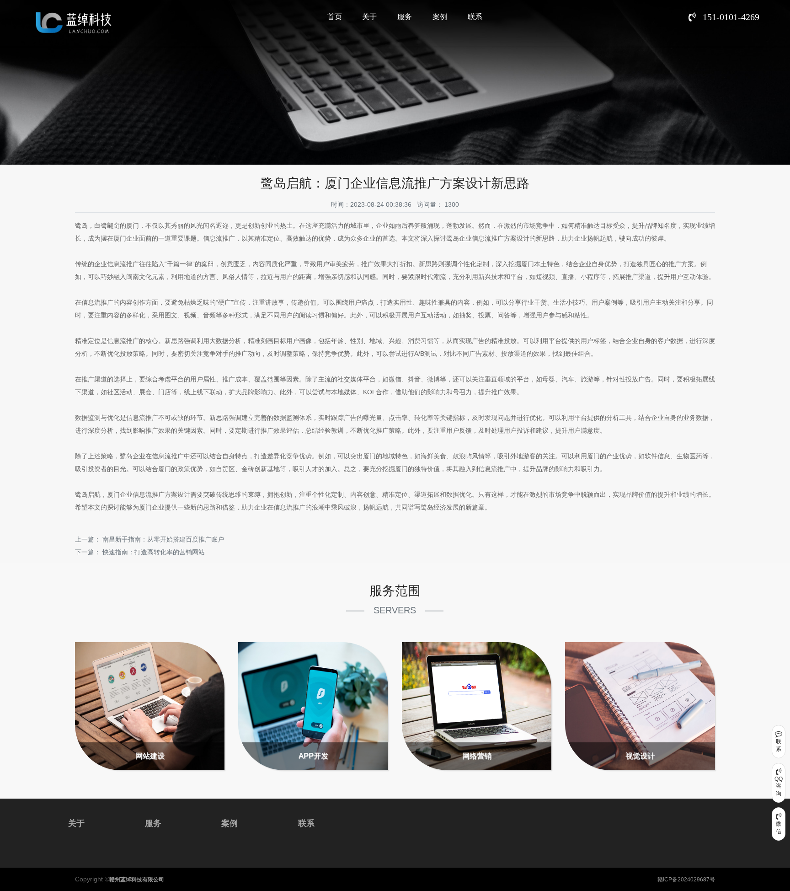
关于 (369, 17)
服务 (404, 17)
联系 (475, 17)
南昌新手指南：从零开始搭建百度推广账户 (163, 539)
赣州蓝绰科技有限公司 (136, 879)
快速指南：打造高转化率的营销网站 (153, 552)
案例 (439, 17)
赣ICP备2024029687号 (686, 879)
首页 (334, 17)
